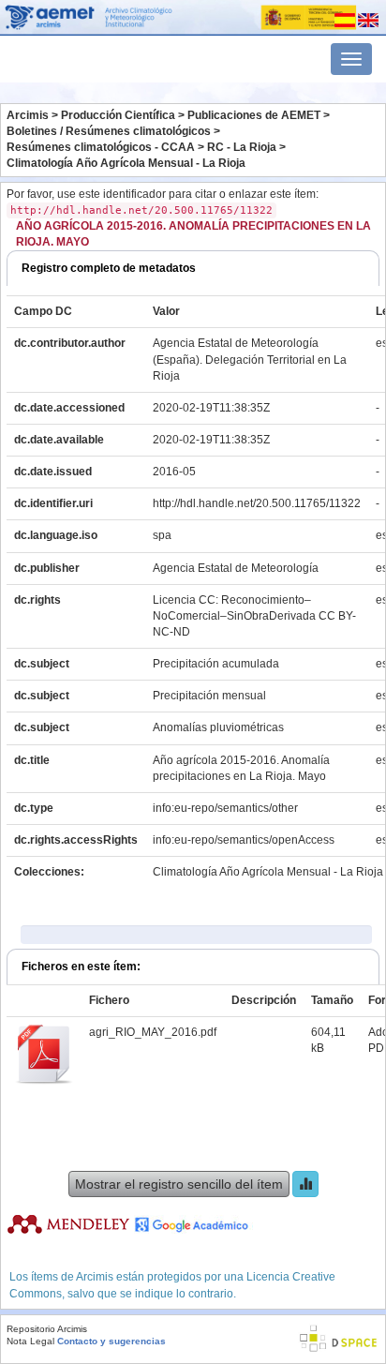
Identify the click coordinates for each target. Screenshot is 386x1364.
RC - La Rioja (241, 147)
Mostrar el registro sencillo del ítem (179, 1184)
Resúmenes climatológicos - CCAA (101, 147)
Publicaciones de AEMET (253, 115)
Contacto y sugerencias (111, 1341)
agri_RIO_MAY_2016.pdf (152, 1032)
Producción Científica (118, 115)
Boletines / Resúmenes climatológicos (109, 131)
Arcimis (28, 115)
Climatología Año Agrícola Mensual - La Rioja (126, 163)
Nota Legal (30, 1341)
